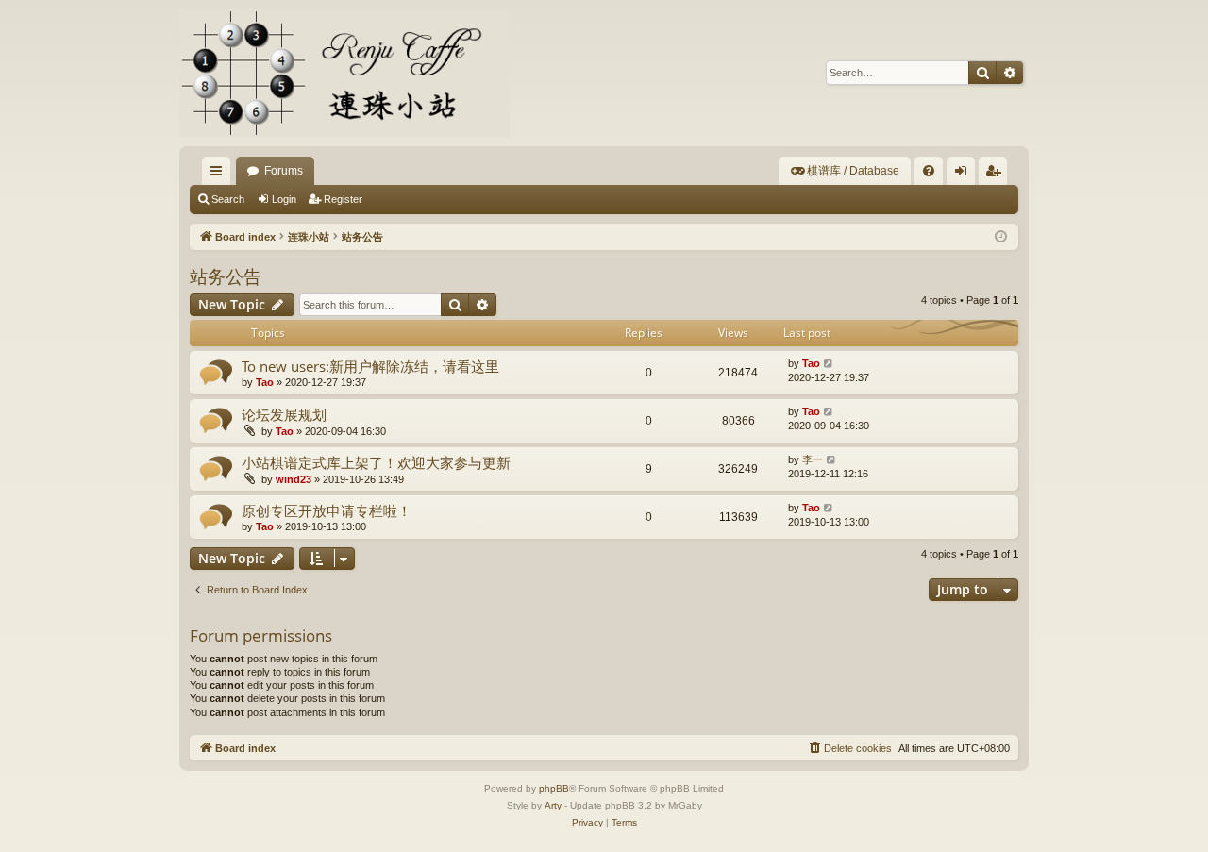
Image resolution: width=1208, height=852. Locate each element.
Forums (283, 170)
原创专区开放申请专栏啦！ (326, 510)
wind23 (293, 479)
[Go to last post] (829, 364)
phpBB (554, 788)
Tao (265, 382)
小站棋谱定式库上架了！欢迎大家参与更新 (376, 462)
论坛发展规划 (284, 414)
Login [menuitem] (964, 174)
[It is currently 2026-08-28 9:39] (1001, 237)
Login (284, 199)
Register (343, 199)
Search (227, 199)
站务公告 (225, 276)
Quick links (220, 174)
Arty (553, 805)
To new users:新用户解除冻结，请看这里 (370, 366)
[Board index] (344, 73)
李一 (812, 459)
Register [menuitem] (996, 174)
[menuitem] (845, 171)
